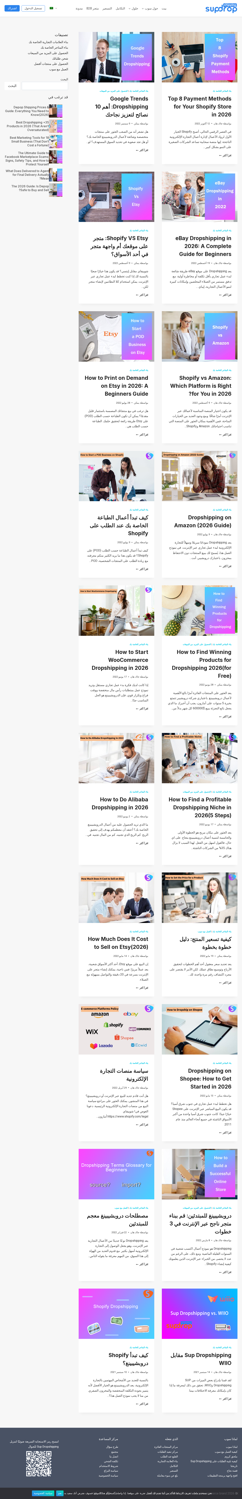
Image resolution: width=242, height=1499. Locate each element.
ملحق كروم (231, 1456)
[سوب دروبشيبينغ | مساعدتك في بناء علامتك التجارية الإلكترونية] (221, 8)
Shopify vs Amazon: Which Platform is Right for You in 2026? (200, 386)
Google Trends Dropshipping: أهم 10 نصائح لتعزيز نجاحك (121, 106)
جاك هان (218, 123)
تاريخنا (234, 1465)
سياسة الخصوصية (108, 1475)
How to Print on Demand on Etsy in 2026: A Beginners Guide (116, 386)
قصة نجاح (232, 1470)
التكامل (120, 8)
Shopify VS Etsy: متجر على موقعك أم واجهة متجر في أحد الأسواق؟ (119, 246)
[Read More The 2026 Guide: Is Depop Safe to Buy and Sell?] (55, 190)
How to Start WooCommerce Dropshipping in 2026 (120, 660)
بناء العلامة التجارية (167, 1461)
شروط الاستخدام (108, 1465)
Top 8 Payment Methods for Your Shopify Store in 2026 (199, 106)
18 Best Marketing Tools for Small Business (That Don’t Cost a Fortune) (29, 141)
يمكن (136, 123)
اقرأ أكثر (225, 155)
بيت (164, 8)
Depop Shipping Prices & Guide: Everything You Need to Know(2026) (27, 111)
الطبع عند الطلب (169, 1456)
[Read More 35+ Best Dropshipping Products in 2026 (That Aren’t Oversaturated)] (55, 126)
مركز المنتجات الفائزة (166, 1446)
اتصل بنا (113, 1456)
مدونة (79, 8)
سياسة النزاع (111, 1470)
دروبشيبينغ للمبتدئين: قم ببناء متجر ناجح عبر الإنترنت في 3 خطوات (200, 1223)
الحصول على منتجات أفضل (51, 64)
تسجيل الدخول (33, 8)
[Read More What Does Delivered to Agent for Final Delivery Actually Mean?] (55, 174)
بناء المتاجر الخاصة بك (222, 91)
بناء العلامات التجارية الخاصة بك (48, 42)
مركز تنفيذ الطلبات (167, 1451)
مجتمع (114, 1451)
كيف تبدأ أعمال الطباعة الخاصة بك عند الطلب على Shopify (119, 525)
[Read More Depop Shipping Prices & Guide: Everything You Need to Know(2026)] (55, 111)
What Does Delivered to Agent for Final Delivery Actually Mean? (27, 174)
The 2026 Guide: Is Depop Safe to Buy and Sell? (30, 188)
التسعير (107, 8)
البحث (64, 79)
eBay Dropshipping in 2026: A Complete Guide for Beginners (203, 246)
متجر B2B (92, 8)
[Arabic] (51, 8)
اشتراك (12, 8)
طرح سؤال (112, 1446)
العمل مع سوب (204, 931)
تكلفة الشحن (111, 1461)
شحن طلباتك (60, 58)
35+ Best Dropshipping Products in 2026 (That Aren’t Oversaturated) (28, 126)
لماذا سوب (231, 1446)
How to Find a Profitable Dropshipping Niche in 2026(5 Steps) (200, 807)
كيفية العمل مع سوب (226, 1451)
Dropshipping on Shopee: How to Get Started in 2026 (205, 1079)
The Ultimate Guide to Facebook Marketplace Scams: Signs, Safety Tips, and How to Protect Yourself (27, 158)
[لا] (237, 1493)
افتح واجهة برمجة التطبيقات (222, 1475)
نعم (60, 1493)
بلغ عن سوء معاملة (167, 1475)
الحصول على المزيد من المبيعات (114, 91)
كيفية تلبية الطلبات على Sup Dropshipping (214, 1461)
